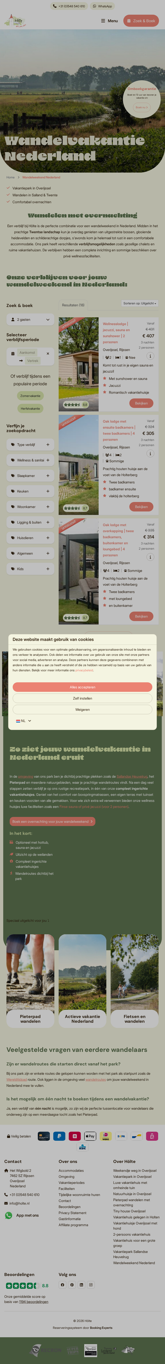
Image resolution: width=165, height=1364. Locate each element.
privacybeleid (84, 670)
